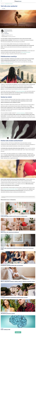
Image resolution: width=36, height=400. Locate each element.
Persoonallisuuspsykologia (5, 280)
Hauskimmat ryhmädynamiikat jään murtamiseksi (12, 265)
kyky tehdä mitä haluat (25, 52)
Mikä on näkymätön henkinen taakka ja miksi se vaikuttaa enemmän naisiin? (18, 281)
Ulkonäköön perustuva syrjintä (8, 313)
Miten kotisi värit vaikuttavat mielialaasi (10, 232)
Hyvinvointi (2, 3)
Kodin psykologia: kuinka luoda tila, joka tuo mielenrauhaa (14, 216)
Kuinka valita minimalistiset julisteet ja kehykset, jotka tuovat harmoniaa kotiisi (17, 249)
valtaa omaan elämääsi (20, 91)
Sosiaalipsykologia (4, 312)
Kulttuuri (2, 247)
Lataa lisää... (18, 332)
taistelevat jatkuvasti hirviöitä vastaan (10, 189)
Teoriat (2, 328)
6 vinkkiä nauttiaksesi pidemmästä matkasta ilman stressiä (14, 297)
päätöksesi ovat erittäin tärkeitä (7, 63)
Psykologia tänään (4, 215)
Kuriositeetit (3, 296)
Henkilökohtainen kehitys (8, 3)
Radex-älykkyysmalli (5, 329)
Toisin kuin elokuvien (21, 112)
